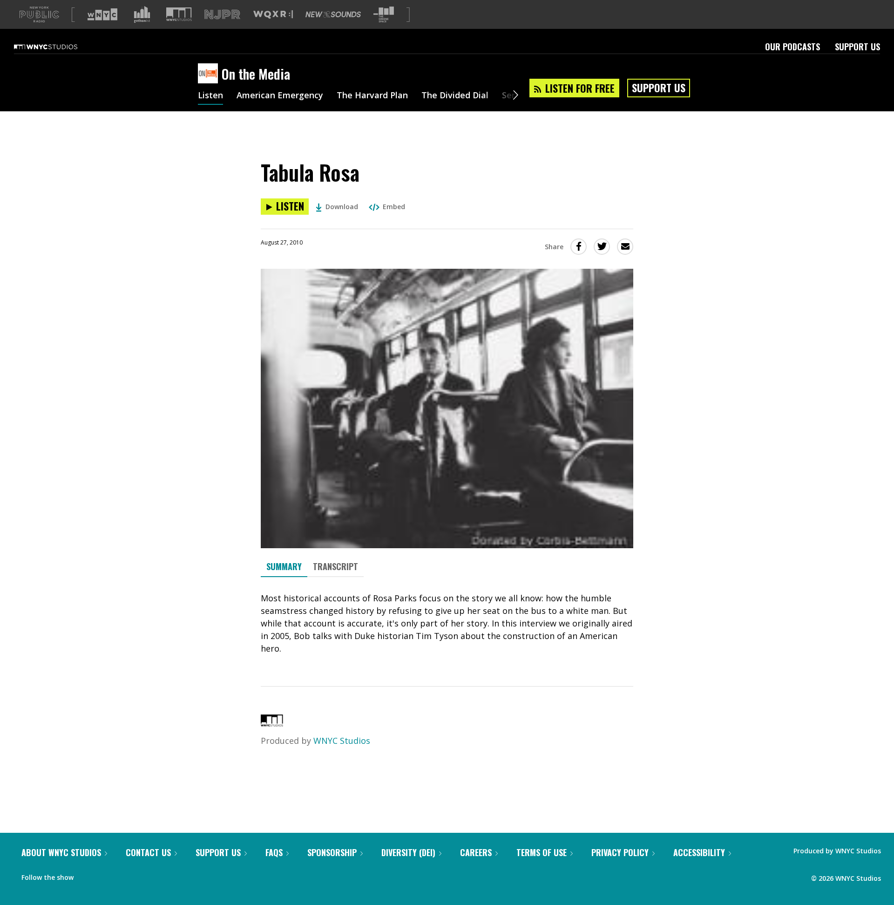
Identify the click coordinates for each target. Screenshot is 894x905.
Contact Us (148, 852)
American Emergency (280, 96)
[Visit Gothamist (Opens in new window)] (142, 14)
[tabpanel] (447, 623)
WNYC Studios (341, 740)
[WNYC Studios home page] (57, 46)
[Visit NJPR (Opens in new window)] (222, 15)
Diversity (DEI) (408, 852)
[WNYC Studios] (272, 723)
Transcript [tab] (335, 566)
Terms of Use (541, 852)
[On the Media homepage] (210, 74)
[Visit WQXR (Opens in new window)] (273, 14)
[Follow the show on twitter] (105, 875)
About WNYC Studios (61, 852)
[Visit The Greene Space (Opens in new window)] (383, 15)
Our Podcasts (792, 47)
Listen (210, 96)
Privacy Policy (620, 852)
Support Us (857, 47)
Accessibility (699, 852)
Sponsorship (332, 852)
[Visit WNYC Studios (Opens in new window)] (179, 14)
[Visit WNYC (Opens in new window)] (102, 14)
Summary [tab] (284, 566)
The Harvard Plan (372, 96)
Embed (394, 206)
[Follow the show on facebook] (87, 875)
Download (341, 206)
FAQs (274, 852)
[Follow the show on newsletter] (123, 875)
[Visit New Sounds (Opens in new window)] (333, 14)
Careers (476, 852)
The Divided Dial (454, 96)
